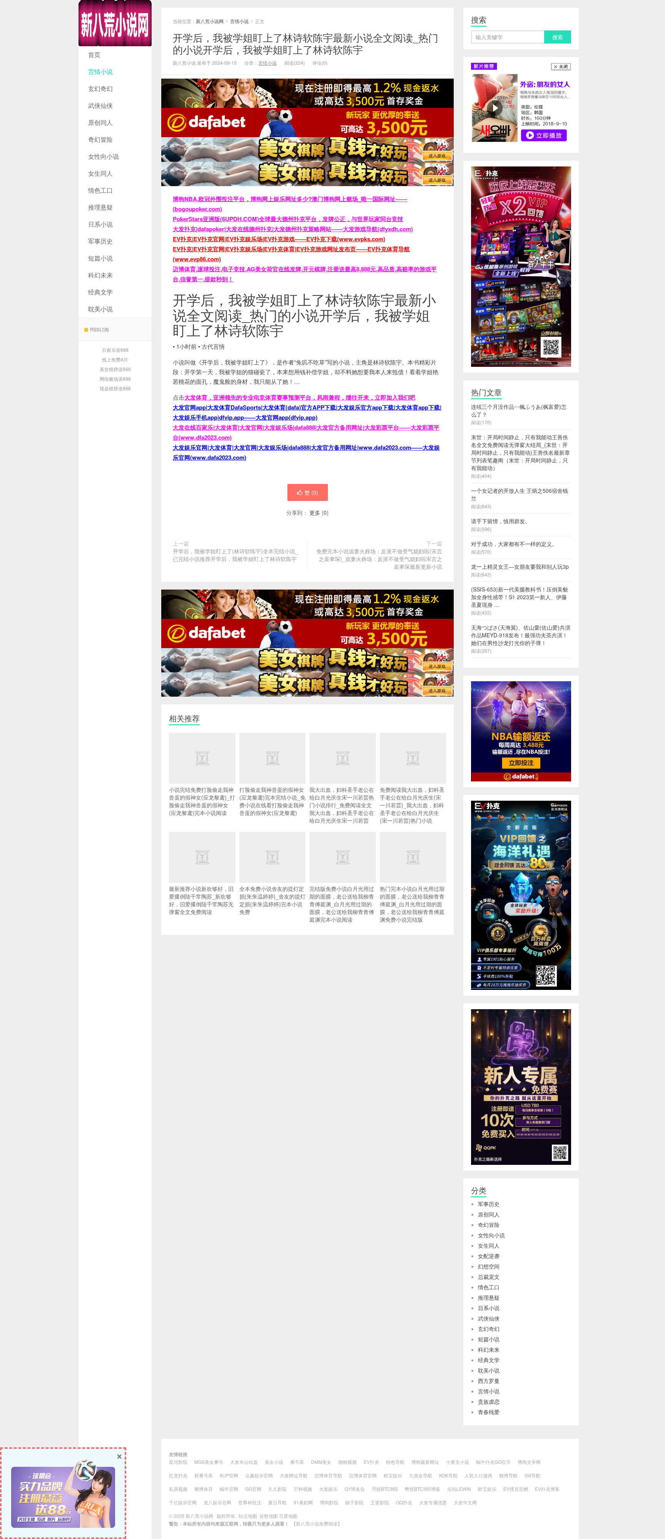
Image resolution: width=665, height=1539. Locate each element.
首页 (94, 54)
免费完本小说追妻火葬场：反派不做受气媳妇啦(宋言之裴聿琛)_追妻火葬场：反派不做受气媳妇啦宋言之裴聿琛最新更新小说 (379, 558)
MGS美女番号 (208, 1461)
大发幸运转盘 (244, 1461)
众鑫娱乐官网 (259, 1475)
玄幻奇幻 (100, 88)
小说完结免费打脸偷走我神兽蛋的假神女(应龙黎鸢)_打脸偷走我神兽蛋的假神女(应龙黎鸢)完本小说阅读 (202, 801)
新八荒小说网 (115, 23)
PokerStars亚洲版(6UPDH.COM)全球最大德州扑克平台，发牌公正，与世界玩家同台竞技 (288, 219)
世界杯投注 (249, 1502)
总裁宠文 (489, 1276)
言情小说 (100, 71)
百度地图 (288, 1515)
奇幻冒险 (100, 139)
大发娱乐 (328, 1488)
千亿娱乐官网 (183, 1502)
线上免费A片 (115, 359)
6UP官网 (229, 1475)
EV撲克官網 (515, 1488)
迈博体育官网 (363, 1475)
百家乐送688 (115, 349)
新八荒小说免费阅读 (317, 1523)
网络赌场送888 (115, 378)
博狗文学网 (529, 1461)
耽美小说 (100, 308)
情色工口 (100, 190)
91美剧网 (303, 1502)
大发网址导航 (293, 1475)
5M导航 (532, 1475)
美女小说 (274, 1461)
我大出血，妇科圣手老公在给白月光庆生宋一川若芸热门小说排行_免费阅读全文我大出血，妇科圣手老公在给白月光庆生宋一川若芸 (341, 805)
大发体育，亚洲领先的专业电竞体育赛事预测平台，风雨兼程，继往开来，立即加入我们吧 (299, 397)
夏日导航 (277, 1502)
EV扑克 (371, 1461)
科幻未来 (100, 275)
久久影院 (277, 1488)
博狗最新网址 (425, 1461)
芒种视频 (303, 1488)
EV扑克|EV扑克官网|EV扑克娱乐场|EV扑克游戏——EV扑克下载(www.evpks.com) (279, 239)
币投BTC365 (385, 1488)
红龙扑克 (178, 1475)
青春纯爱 (489, 1412)
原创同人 (100, 122)
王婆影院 (380, 1502)
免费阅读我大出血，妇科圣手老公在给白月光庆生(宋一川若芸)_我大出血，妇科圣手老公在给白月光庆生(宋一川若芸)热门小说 (412, 805)
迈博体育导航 (328, 1475)
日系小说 (100, 224)
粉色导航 (395, 1461)
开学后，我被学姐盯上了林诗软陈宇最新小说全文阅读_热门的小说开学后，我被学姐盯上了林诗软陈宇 (305, 43)
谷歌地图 (268, 1515)
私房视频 (178, 1488)
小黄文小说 (457, 1461)
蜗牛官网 (229, 1488)
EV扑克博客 (547, 1488)
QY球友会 (354, 1488)
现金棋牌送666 (115, 388)
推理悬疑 (100, 207)
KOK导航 (448, 1475)
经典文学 (100, 291)
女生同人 (100, 173)
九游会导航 (420, 1475)
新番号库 (203, 1475)
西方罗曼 (489, 1380)
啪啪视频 (347, 1461)
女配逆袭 (489, 1256)
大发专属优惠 (433, 1502)
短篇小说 (100, 258)
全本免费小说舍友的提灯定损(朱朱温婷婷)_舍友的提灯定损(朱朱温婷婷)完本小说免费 (272, 900)
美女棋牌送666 (115, 369)
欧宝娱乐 (393, 1475)
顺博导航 (508, 1475)
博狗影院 (329, 1502)
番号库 (297, 1461)
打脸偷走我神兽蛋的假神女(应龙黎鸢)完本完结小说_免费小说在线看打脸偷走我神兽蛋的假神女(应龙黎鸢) (272, 801)
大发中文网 (465, 1502)
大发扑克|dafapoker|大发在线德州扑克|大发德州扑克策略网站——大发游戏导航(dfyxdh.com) (293, 229)
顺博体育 (203, 1488)
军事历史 (100, 241)
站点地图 (248, 1515)
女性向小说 (103, 156)
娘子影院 (354, 1502)
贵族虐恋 (489, 1401)
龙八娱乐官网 (217, 1502)
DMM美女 (321, 1461)
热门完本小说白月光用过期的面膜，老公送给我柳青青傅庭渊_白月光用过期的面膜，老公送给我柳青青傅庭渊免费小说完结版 (412, 904)
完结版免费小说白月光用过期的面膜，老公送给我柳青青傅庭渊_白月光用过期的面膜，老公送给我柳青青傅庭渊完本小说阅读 (341, 904)
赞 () (311, 492)
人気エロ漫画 (478, 1475)
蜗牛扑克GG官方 (493, 1461)
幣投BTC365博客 (422, 1488)
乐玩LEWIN (459, 1488)
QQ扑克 (404, 1502)
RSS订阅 (99, 329)
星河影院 (178, 1461)
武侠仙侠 (100, 105)
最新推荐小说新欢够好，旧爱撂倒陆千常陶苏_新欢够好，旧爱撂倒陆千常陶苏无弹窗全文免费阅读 (201, 900)
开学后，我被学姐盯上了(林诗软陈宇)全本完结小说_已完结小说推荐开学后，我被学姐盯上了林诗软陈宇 (235, 555)
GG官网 (253, 1488)
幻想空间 (489, 1266)
